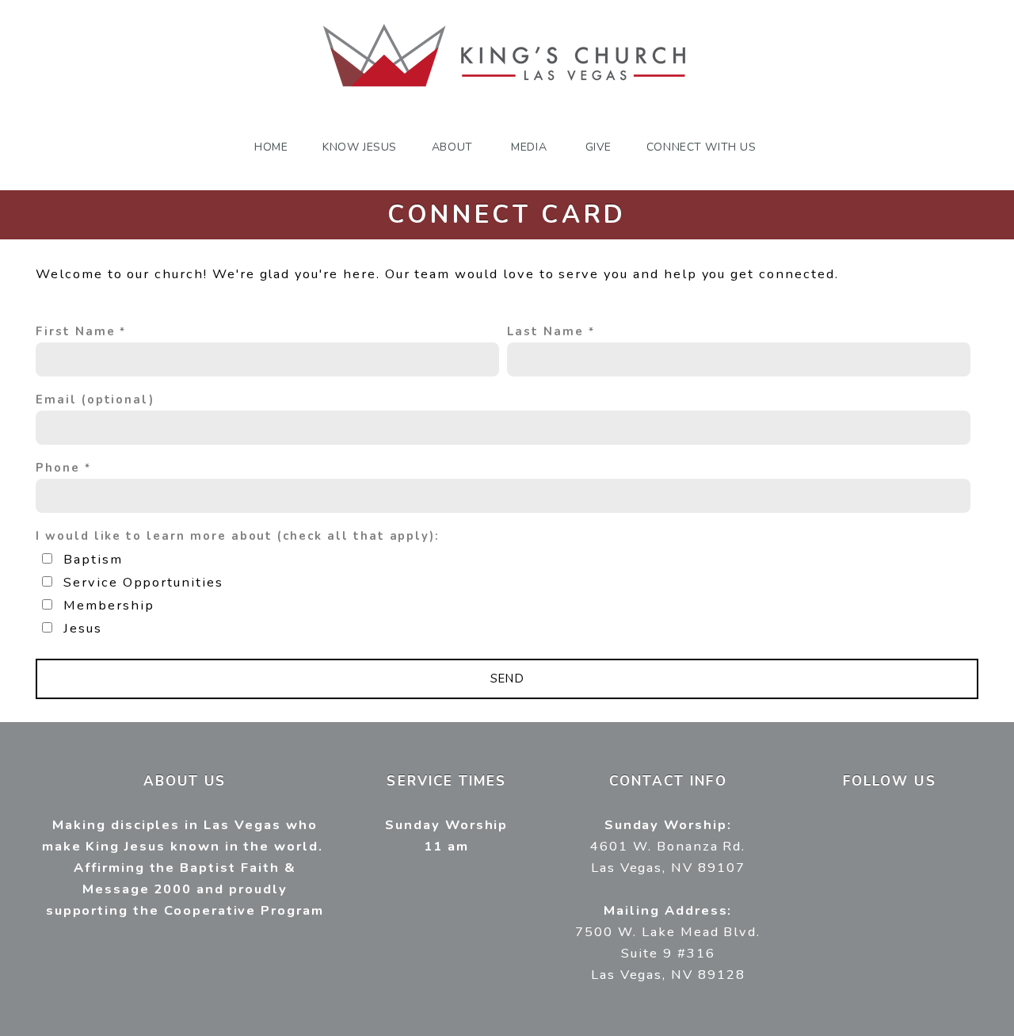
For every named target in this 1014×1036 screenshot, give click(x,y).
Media (530, 147)
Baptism (93, 559)
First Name (76, 331)
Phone (58, 468)
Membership (108, 605)
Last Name (545, 331)
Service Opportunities (143, 582)
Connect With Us (703, 147)
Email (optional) (95, 399)
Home (271, 147)
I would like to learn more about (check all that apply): (238, 536)
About (454, 147)
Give (598, 147)
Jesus (82, 628)
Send (507, 678)
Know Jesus (359, 147)
